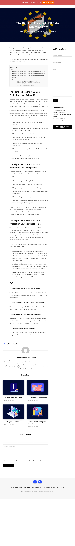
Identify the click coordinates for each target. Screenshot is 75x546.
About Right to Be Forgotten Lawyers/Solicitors (26, 487)
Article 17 (33, 99)
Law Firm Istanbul (49, 487)
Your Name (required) (57, 55)
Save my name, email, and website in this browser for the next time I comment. (22, 460)
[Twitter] (40, 481)
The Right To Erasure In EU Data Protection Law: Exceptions (28, 73)
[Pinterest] (4, 59)
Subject (54, 69)
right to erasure (17, 48)
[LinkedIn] (14, 344)
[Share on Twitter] (4, 55)
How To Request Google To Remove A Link (62, 120)
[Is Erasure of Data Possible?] (37, 387)
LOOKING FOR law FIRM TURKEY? (62, 127)
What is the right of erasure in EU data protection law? (30, 82)
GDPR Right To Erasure (11, 422)
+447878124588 (48, 2)
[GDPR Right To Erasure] (13, 411)
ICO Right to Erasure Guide (13, 398)
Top (38, 496)
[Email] (4, 63)
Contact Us (60, 487)
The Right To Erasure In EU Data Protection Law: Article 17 (28, 71)
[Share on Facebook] (4, 52)
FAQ (12, 79)
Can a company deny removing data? (27, 85)
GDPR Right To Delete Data (59, 118)
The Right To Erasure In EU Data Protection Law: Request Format (27, 76)
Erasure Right (37, 18)
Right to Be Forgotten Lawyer (28, 31)
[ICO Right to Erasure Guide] (13, 387)
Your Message (56, 76)
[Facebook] (35, 481)
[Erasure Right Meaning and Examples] (37, 411)
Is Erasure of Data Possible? (37, 398)
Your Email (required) (57, 62)
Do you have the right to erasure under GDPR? (28, 81)
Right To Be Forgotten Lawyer (33, 491)
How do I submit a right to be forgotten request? (29, 83)
